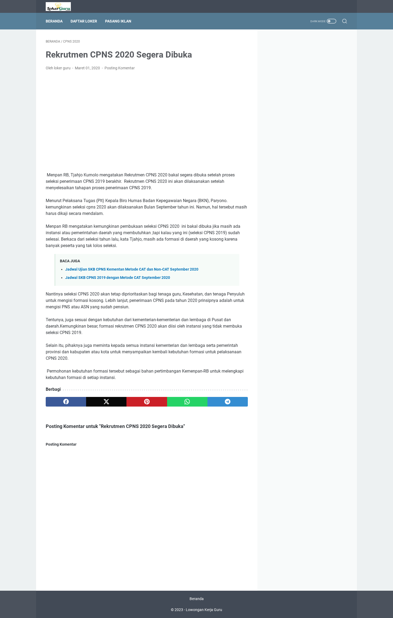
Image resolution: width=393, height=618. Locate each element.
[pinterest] (146, 402)
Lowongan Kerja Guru (204, 610)
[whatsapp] (187, 402)
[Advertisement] (147, 115)
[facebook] (66, 402)
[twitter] (106, 402)
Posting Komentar (120, 68)
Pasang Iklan (118, 21)
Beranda (54, 21)
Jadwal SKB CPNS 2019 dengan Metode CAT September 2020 (117, 277)
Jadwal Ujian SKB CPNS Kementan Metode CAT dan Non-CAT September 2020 (131, 269)
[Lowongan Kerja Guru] (62, 6)
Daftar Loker (84, 21)
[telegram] (227, 402)
